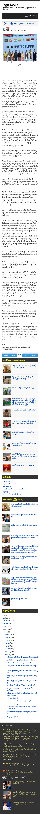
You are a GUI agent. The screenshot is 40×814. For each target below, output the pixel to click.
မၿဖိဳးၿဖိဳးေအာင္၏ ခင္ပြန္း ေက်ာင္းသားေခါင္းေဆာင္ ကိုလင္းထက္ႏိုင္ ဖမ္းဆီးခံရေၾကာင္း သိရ (20, 745)
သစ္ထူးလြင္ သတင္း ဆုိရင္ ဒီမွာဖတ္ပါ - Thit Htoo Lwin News (24, 804)
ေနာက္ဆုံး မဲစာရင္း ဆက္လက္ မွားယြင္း (23, 465)
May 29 (7, 640)
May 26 (7, 649)
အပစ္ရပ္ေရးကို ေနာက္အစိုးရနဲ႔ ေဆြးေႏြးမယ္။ (24, 525)
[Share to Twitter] (4, 28)
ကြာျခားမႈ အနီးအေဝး (13, 717)
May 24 (7, 655)
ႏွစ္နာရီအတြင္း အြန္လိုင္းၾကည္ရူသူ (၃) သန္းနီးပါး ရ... (22, 685)
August (5, 624)
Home (19, 355)
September (7, 621)
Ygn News (10, 5)
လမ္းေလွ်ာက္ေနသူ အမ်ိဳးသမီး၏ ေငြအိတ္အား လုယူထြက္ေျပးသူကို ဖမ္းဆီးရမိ (24, 422)
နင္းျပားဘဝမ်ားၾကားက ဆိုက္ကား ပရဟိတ (19, 704)
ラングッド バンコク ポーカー (13, 494)
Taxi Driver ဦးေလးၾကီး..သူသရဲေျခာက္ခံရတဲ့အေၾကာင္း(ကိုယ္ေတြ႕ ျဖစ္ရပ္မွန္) (24, 589)
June (5, 629)
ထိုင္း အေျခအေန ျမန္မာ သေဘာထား (19, 23)
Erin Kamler (6, 481)
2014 (3, 618)
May (4, 632)
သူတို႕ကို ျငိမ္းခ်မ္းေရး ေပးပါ (19, 599)
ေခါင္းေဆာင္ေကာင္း (13, 698)
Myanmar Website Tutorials (14, 763)
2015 (3, 615)
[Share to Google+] (7, 28)
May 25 (7, 652)
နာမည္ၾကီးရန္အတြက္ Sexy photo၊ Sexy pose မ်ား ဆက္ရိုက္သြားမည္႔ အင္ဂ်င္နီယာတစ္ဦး (24, 456)
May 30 (7, 637)
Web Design (7, 487)
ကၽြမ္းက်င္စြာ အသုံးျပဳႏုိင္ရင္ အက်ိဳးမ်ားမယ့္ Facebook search (19, 766)
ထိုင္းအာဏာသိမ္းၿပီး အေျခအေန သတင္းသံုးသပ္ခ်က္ (22, 657)
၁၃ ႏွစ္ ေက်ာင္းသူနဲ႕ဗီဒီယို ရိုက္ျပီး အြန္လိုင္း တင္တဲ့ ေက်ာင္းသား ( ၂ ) (24, 367)
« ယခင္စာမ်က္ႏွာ (9, 355)
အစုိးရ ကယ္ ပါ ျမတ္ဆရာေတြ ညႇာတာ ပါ (19, 663)
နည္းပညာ (6, 492)
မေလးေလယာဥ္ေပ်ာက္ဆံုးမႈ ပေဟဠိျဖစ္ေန (24, 388)
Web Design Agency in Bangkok (13, 489)
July (4, 626)
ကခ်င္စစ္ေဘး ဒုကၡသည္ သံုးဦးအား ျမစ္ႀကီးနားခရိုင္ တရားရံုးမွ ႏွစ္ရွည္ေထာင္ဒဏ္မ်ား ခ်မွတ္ (24, 568)
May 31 (7, 635)
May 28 (7, 643)
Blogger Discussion (11, 771)
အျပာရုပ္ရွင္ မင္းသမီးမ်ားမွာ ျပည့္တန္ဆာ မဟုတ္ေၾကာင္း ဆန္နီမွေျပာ (24, 378)
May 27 (7, 646)
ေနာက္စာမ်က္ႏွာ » (30, 355)
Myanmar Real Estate (9, 484)
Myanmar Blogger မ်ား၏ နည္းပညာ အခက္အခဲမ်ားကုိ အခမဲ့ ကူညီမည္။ (20, 773)
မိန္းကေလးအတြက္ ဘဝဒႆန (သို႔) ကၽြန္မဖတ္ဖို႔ (21, 701)
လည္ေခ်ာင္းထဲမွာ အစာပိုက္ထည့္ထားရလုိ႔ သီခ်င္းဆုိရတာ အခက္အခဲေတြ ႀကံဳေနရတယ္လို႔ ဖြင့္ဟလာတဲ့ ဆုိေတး (20, 756)
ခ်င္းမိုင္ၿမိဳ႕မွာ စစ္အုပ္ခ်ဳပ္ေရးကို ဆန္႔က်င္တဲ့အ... (21, 660)
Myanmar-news (8, 349)
